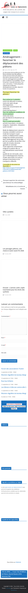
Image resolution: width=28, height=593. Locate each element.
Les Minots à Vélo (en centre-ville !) (13, 387)
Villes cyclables (8, 212)
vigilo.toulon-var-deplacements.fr (13, 487)
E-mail (3, 345)
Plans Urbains (6, 53)
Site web (3, 353)
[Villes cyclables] (14, 201)
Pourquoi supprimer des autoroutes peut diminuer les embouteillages (13, 181)
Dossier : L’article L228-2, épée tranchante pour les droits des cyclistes (14, 290)
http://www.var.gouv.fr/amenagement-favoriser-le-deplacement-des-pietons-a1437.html (14, 169)
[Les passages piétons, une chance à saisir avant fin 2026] (14, 221)
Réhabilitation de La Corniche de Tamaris (15, 188)
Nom (3, 338)
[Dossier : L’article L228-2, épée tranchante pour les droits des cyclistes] (14, 261)
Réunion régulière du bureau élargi (13, 375)
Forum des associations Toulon (12, 369)
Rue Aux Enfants (7, 381)
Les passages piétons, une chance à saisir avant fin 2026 (13, 250)
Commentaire (5, 316)
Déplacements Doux (7, 50)
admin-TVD (14, 70)
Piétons (15, 50)
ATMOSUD (18, 562)
